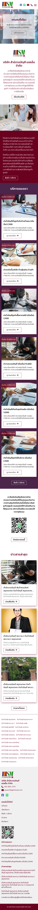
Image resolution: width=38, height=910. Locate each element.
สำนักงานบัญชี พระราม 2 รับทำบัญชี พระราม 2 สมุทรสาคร (17, 878)
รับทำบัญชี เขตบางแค (8, 731)
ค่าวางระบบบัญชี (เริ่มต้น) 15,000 (13, 858)
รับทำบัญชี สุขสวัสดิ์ (7, 727)
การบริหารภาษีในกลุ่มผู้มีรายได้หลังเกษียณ (16, 897)
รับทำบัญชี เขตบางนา (23, 731)
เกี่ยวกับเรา (5, 810)
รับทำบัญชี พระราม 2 (8, 723)
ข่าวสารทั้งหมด (19, 708)
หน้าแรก (4, 806)
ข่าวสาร (4, 818)
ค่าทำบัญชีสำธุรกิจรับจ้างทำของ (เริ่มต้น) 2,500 (18, 846)
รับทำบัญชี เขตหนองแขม (28, 750)
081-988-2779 (9, 787)
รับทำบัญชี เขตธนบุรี (24, 738)
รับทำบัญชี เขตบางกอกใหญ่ (10, 742)
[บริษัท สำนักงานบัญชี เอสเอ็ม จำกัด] (7, 5)
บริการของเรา (19, 33)
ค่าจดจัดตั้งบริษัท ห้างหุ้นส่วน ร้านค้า (14, 850)
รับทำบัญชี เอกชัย (21, 723)
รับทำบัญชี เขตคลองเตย (9, 758)
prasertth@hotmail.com (13, 790)
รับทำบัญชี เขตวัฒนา (22, 727)
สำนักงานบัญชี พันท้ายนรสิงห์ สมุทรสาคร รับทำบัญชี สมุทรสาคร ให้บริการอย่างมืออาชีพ (18, 872)
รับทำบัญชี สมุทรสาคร (8, 719)
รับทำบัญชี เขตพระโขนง (9, 738)
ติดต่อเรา (4, 821)
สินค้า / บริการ (10, 178)
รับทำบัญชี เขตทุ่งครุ (8, 735)
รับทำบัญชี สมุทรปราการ (25, 719)
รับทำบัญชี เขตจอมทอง (8, 761)
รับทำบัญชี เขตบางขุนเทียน (10, 750)
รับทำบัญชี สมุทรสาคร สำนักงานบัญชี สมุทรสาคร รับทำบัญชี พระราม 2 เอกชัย (15, 892)
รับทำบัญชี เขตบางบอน (23, 735)
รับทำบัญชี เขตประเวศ (27, 754)
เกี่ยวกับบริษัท (19, 97)
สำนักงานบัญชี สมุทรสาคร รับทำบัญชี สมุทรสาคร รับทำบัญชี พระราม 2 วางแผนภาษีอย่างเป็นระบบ (17, 885)
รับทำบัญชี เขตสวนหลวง (26, 758)
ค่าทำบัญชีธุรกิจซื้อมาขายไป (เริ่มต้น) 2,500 (17, 854)
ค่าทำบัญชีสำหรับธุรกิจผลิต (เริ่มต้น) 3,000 (17, 861)
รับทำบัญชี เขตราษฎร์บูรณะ (10, 754)
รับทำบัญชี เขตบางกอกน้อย (10, 746)
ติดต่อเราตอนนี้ (19, 540)
